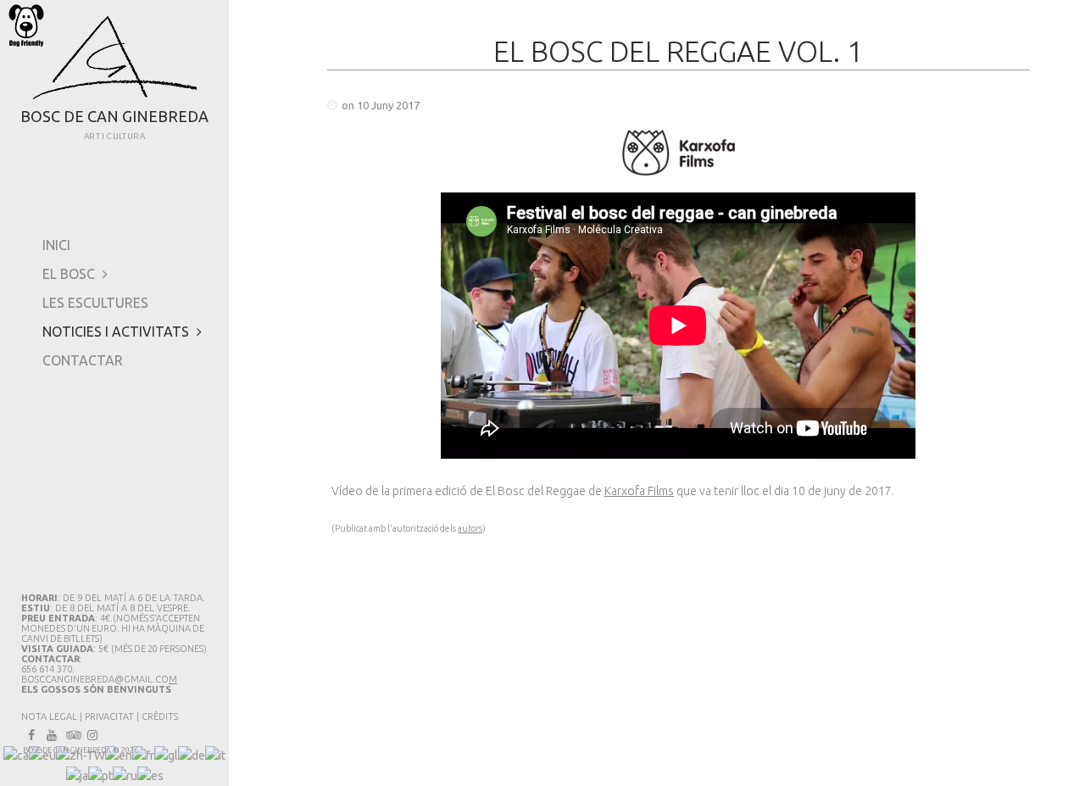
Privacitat (109, 716)
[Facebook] (31, 735)
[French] (143, 754)
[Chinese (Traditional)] (80, 754)
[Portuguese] (100, 775)
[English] (118, 754)
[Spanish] (150, 775)
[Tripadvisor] (72, 735)
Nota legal (49, 716)
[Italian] (215, 754)
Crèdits (160, 716)
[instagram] (92, 735)
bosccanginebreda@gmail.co (95, 679)
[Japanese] (77, 775)
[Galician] (166, 754)
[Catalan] (16, 754)
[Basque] (42, 754)
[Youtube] (52, 735)
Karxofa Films (639, 491)
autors (470, 528)
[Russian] (125, 775)
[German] (191, 754)
